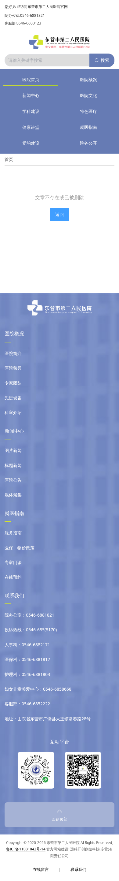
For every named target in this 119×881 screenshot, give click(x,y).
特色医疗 (88, 111)
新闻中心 (30, 95)
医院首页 (30, 79)
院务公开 (88, 143)
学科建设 (30, 111)
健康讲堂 (30, 127)
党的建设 (30, 143)
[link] (9, 159)
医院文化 (88, 95)
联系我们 (78, 869)
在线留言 (41, 869)
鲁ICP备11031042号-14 (25, 849)
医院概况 (88, 79)
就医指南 (88, 127)
